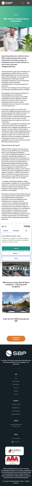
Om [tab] (26, 230)
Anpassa (15, 253)
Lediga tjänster (16, 411)
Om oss (16, 388)
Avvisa (16, 258)
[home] (7, 3)
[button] (23, 3)
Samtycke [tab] (5, 230)
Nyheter (16, 391)
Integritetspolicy (16, 414)
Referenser (16, 384)
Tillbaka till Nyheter (16, 338)
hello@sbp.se (16, 407)
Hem (16, 378)
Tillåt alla (16, 248)
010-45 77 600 (16, 404)
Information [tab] (16, 230)
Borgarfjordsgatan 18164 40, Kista (16, 425)
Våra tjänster (16, 381)
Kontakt (16, 394)
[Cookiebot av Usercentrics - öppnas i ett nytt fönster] (23, 226)
